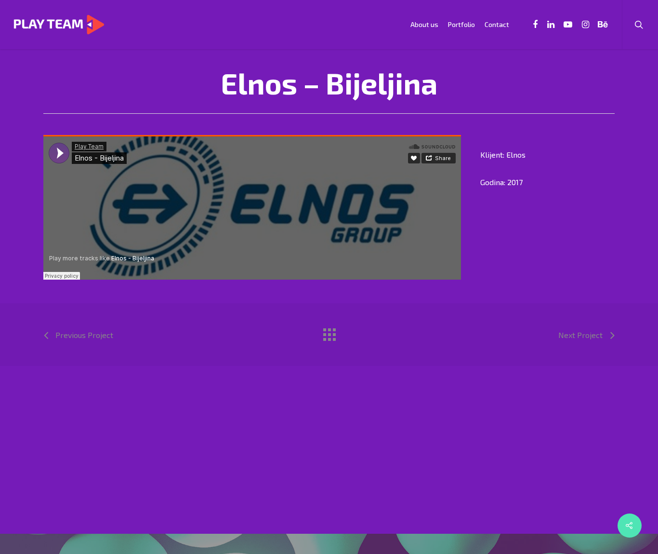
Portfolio (461, 24)
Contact (497, 24)
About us (424, 24)
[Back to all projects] (329, 332)
